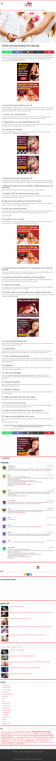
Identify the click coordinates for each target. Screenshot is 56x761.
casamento (23, 733)
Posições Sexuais (6, 707)
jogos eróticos (33, 739)
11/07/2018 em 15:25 (50, 466)
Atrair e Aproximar (6, 685)
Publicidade (15, 751)
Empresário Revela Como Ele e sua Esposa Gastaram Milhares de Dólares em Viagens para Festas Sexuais (31, 612)
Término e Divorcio (6, 723)
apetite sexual (4, 732)
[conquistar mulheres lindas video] (28, 307)
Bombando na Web (6, 687)
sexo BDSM (39, 742)
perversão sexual (36, 740)
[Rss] (25, 574)
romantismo (6, 458)
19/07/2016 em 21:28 (50, 524)
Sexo (3, 721)
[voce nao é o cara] (28, 91)
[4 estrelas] (7, 429)
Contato (21, 751)
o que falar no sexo (22, 740)
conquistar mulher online (15, 735)
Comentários (14, 647)
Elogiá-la (8, 288)
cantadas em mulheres (16, 733)
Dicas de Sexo (5, 696)
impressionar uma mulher (24, 739)
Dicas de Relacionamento (17, 10)
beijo (31, 732)
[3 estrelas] (5, 429)
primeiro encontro (16, 742)
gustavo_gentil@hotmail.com (36, 526)
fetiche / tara (47, 737)
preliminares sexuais (6, 742)
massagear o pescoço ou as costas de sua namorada (20, 375)
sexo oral (50, 742)
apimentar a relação (12, 732)
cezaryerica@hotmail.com (35, 503)
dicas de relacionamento (45, 735)
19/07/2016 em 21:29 (50, 517)
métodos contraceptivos (13, 740)
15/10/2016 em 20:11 (50, 500)
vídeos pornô (20, 743)
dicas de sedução (6, 737)
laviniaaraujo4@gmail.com (21, 495)
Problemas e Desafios (7, 710)
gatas (53, 737)
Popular (8, 647)
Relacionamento (8, 10)
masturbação (4, 740)
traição (15, 743)
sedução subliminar (33, 742)
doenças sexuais (15, 737)
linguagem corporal (40, 739)
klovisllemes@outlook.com (20, 512)
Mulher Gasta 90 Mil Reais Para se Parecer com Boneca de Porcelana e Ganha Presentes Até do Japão (30, 626)
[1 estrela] (2, 429)
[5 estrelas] (9, 429)
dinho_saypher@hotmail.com (37, 470)
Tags (20, 647)
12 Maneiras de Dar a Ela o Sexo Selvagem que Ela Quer (20, 673)
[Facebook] (28, 574)
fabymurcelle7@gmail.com (26, 556)
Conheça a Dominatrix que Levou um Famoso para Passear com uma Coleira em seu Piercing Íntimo (30, 661)
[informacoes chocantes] (28, 71)
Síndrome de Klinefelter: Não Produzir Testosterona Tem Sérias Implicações (25, 667)
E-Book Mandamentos (28, 751)
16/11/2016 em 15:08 (50, 490)
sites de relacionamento (8, 743)
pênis (21, 742)
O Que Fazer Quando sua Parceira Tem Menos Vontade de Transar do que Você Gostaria (27, 634)
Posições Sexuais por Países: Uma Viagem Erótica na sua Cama (22, 655)
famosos (31, 737)
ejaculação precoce (24, 737)
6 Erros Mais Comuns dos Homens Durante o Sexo (19, 618)
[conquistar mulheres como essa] (28, 144)
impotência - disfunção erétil (12, 739)
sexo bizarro (44, 742)
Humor (3, 701)
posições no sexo (44, 740)
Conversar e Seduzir (6, 689)
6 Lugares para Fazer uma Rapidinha (16, 606)
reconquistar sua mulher (19, 58)
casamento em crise (30, 733)
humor (3, 739)
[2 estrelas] (4, 429)
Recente (3, 647)
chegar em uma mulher (40, 734)
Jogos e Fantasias (6, 703)
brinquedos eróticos (6, 734)
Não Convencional (6, 705)
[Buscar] (38, 567)
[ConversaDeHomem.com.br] (28, 4)
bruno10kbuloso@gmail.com (27, 484)
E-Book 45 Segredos (39, 751)
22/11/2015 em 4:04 (50, 547)
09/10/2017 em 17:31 (50, 475)
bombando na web (41, 731)
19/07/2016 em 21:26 (50, 532)
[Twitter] (30, 574)
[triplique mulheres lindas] (28, 327)
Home (2, 10)
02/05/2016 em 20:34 (50, 540)
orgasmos (29, 740)
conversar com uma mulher (29, 735)
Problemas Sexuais (6, 712)
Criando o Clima (5, 691)
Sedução (4, 719)
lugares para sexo (49, 739)
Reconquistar (5, 714)
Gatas (3, 698)
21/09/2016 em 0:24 (50, 508)
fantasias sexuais (38, 737)
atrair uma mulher (23, 732)
